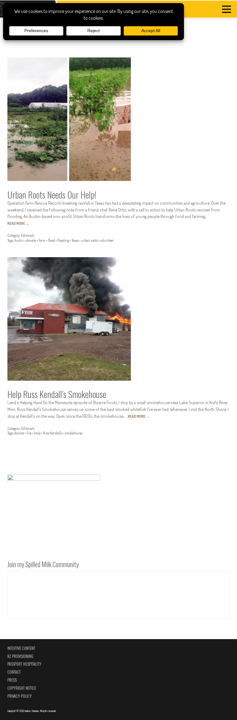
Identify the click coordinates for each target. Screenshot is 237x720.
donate (31, 240)
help (37, 433)
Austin (19, 240)
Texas (75, 240)
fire (29, 433)
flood (51, 240)
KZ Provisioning (20, 656)
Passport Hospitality (24, 664)
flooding (63, 240)
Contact (14, 672)
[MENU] (228, 10)
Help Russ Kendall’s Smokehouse (56, 393)
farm (42, 240)
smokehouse (73, 433)
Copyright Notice (21, 688)
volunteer (107, 240)
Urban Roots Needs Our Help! (51, 194)
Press (12, 680)
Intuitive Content (21, 648)
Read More (18, 223)
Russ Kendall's (52, 433)
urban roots (89, 240)
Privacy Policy (19, 696)
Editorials (27, 235)
